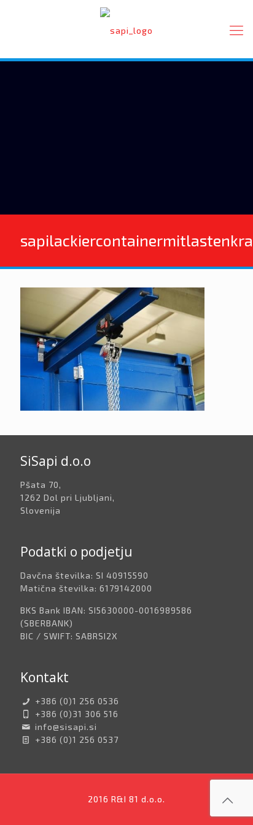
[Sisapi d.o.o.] (126, 29)
